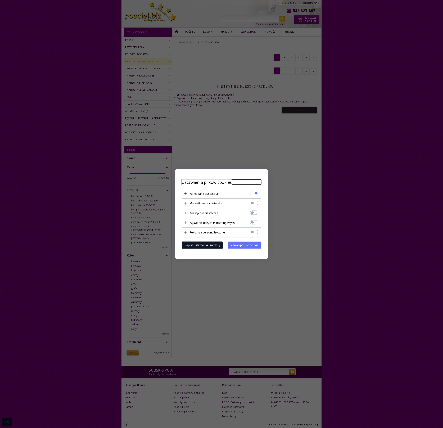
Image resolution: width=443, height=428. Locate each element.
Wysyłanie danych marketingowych (212, 222)
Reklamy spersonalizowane (207, 232)
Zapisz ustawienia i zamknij (202, 245)
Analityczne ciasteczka (203, 213)
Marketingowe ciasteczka (205, 203)
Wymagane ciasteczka (203, 193)
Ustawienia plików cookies (207, 181)
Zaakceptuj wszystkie (244, 245)
